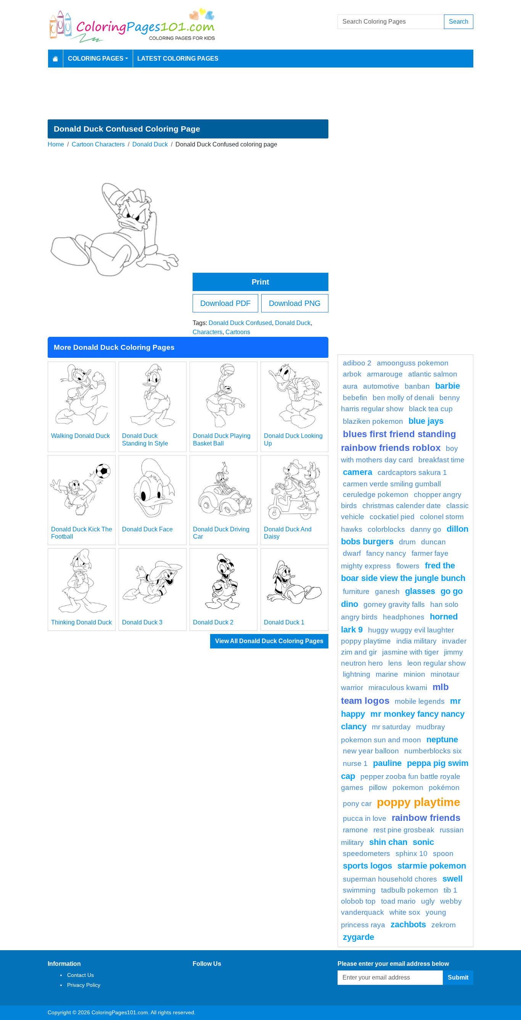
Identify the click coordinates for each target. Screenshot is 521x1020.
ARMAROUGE (385, 374)
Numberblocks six (433, 751)
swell (452, 878)
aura (350, 386)
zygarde (358, 937)
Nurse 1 (355, 763)
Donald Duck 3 (142, 622)
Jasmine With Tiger (410, 652)
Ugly (428, 901)
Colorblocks (386, 529)
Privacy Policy (83, 985)
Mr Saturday (391, 727)
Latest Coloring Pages (178, 58)
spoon (443, 853)
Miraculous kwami (397, 688)
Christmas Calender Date (401, 506)
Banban (417, 386)
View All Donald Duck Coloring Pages (269, 641)
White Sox (404, 912)
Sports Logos (367, 865)
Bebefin (355, 398)
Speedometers (366, 853)
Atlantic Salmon (432, 374)
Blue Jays (426, 421)
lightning (356, 674)
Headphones (404, 617)
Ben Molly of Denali (403, 398)
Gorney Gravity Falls (394, 604)
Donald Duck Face (147, 529)
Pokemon (407, 788)
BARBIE (447, 386)
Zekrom (443, 925)
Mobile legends (420, 701)
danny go (425, 529)
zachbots (408, 924)
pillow (378, 788)
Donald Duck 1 (284, 622)
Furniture (356, 591)
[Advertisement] (260, 93)
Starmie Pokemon (431, 865)
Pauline (387, 763)
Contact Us (80, 975)
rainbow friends (426, 817)
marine (387, 674)
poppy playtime (418, 801)
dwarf (352, 553)
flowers (408, 566)
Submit (458, 977)
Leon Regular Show (436, 663)
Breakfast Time (441, 460)
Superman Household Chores (390, 879)
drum (407, 542)
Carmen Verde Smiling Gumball (392, 484)
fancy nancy (386, 553)
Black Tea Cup (431, 409)
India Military (416, 641)
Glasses (420, 591)
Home (56, 144)
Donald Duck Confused (240, 323)
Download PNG (295, 303)
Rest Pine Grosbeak (403, 830)
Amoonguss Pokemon (413, 363)
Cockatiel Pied (392, 517)
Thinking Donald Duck (81, 622)
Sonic (423, 842)
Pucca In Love (364, 818)
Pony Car (357, 804)
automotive (381, 386)
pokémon (444, 788)
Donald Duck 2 (213, 622)
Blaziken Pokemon (373, 421)
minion (414, 674)
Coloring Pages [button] (96, 58)
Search (458, 21)
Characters (207, 332)
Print (260, 282)
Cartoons (237, 332)
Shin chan (388, 842)
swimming (359, 890)
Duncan (433, 542)
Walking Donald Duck (80, 436)
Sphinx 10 (412, 853)
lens (395, 663)
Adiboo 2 (357, 363)
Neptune (442, 739)
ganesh (387, 591)
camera (357, 472)
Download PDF (225, 303)
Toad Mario (398, 901)
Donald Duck (150, 144)
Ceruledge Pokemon (375, 495)
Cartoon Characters (98, 144)
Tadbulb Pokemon (409, 890)
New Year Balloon (371, 751)
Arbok (352, 374)
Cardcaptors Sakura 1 (412, 472)
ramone (355, 830)
